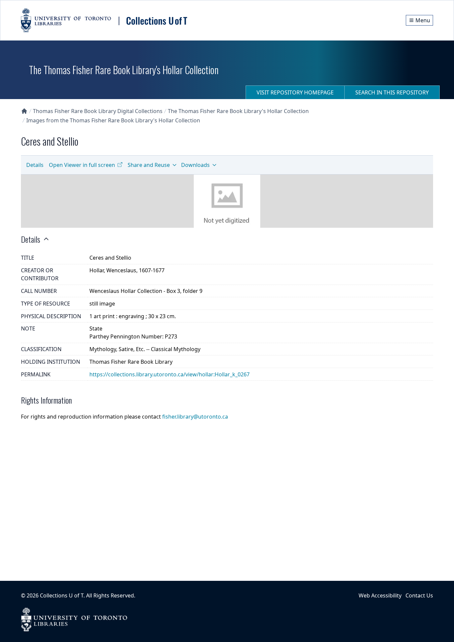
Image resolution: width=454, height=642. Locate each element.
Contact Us (419, 595)
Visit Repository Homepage (295, 92)
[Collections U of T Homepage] (24, 111)
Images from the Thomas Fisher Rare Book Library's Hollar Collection (113, 120)
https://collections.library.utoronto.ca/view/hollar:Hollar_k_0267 (169, 374)
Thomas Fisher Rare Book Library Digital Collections (98, 111)
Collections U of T (61, 595)
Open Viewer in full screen (82, 165)
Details (35, 165)
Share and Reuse (149, 165)
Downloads (195, 165)
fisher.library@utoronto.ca (195, 416)
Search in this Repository (392, 92)
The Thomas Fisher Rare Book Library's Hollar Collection (238, 111)
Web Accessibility (380, 595)
